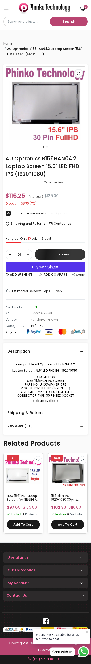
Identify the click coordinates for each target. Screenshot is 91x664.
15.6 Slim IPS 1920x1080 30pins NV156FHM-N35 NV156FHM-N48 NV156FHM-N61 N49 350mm (65, 498)
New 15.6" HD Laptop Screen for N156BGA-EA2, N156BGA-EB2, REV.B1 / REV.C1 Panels (23, 498)
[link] (38, 460)
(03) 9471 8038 (45, 659)
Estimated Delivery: (27, 291)
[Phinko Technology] (44, 8)
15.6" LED (37, 326)
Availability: (14, 307)
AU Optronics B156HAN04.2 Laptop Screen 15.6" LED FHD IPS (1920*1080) (42, 166)
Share (80, 274)
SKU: (9, 313)
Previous (8, 495)
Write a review (53, 182)
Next (82, 495)
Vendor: (12, 320)
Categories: (15, 326)
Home (8, 43)
